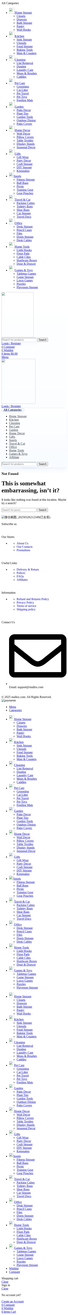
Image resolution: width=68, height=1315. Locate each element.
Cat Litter (22, 90)
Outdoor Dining (26, 120)
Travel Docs (24, 216)
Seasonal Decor (26, 147)
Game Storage (25, 277)
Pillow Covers (25, 137)
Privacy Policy (25, 602)
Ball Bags (22, 183)
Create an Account (13, 1301)
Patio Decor (24, 110)
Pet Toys (22, 96)
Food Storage (25, 46)
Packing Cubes (26, 203)
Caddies (21, 76)
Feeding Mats (25, 100)
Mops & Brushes (27, 73)
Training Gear (25, 189)
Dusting (21, 66)
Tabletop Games (26, 273)
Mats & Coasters (26, 53)
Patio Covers (24, 123)
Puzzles (21, 283)
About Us (22, 543)
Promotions (23, 550)
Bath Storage (24, 22)
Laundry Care (25, 70)
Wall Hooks (24, 29)
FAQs (20, 576)
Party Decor (24, 160)
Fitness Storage (26, 179)
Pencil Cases (24, 230)
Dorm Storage (25, 236)
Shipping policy (26, 609)
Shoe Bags (23, 209)
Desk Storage (25, 226)
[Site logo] (18, 336)
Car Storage (24, 213)
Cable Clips (24, 257)
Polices (21, 573)
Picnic (20, 186)
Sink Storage (24, 39)
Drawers (22, 19)
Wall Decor (23, 133)
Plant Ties (22, 113)
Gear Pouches (25, 193)
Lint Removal (25, 63)
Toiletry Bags (25, 206)
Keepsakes (23, 170)
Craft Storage (24, 164)
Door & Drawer (26, 263)
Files (19, 233)
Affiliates (22, 579)
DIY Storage (24, 167)
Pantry (20, 26)
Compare (14, 1271)
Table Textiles (25, 140)
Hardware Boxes (27, 260)
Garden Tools (25, 117)
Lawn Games (25, 280)
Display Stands (26, 143)
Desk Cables (24, 240)
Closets (21, 16)
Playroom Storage (27, 287)
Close (5, 1281)
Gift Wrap (23, 157)
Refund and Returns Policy (33, 599)
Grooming (23, 86)
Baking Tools (25, 49)
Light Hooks (24, 250)
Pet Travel (23, 93)
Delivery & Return (28, 569)
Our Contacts (24, 546)
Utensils (21, 43)
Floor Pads (23, 253)
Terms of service (26, 606)
